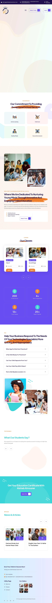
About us (8, 584)
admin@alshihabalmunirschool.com (10, 2)
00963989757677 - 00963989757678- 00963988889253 (30, 2)
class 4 (8, 263)
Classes (8, 587)
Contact (8, 589)
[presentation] (23, 277)
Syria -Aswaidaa (48, 2)
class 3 (31, 263)
